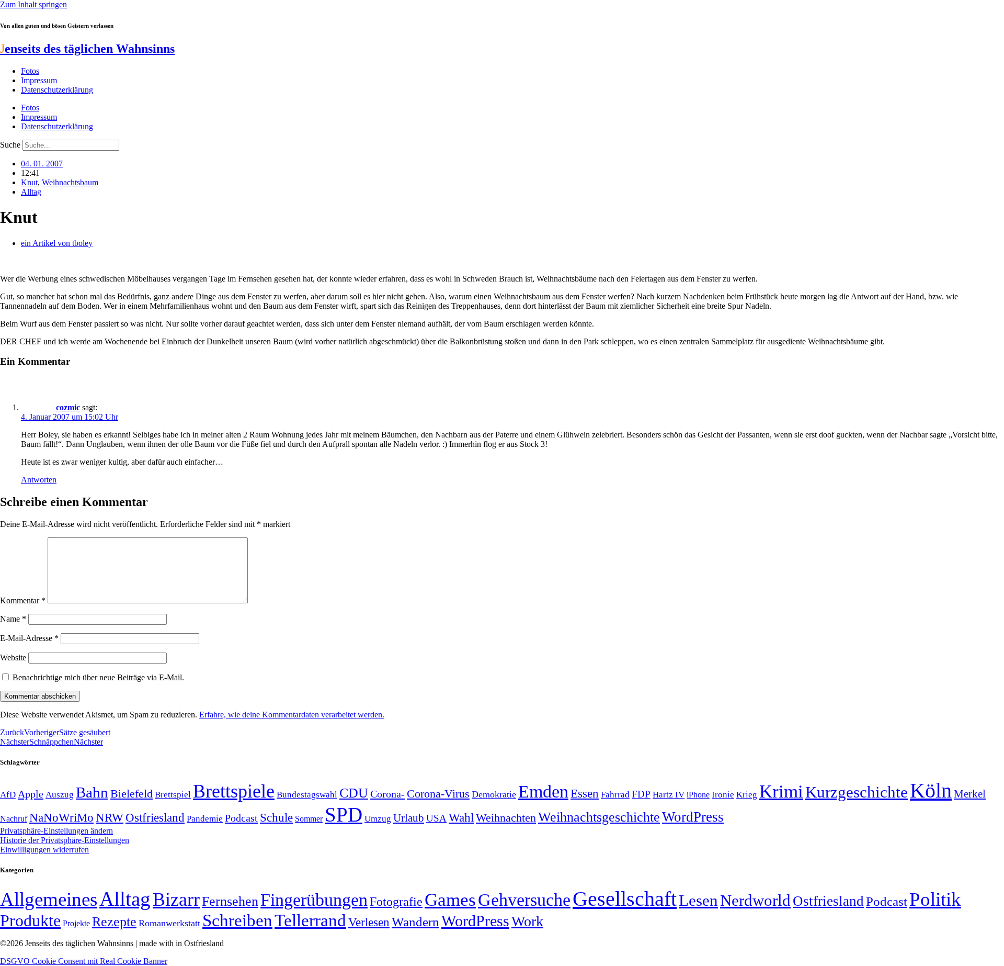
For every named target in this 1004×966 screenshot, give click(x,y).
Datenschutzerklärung (57, 89)
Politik (935, 899)
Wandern (415, 922)
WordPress (693, 817)
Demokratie (494, 794)
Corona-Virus (438, 793)
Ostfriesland (155, 817)
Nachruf (13, 818)
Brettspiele (234, 791)
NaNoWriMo (61, 817)
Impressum (39, 80)
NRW (109, 817)
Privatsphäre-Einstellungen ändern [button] (56, 830)
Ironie (723, 795)
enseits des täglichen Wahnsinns (87, 48)
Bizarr (176, 899)
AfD (8, 795)
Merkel (970, 794)
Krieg (746, 794)
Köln (931, 790)
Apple (30, 794)
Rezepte (114, 921)
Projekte (76, 923)
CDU (353, 793)
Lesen (698, 900)
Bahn (92, 792)
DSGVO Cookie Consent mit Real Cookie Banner (83, 961)
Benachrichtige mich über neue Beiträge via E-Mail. (98, 677)
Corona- (387, 794)
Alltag (31, 191)
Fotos (30, 70)
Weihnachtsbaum (70, 182)
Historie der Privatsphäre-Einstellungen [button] (64, 840)
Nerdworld (755, 900)
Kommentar (22, 600)
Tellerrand (310, 920)
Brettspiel (173, 795)
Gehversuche (524, 899)
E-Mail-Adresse (29, 638)
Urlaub (408, 818)
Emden (543, 791)
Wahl (461, 817)
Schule (276, 817)
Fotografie (396, 901)
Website (13, 657)
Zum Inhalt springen (33, 4)
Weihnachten (506, 817)
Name (13, 618)
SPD (343, 814)
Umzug (377, 819)
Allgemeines (48, 899)
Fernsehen (230, 901)
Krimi (781, 791)
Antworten (38, 479)
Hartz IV (668, 794)
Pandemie (205, 819)
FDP (641, 794)
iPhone (698, 795)
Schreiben (237, 920)
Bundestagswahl (307, 795)
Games (450, 900)
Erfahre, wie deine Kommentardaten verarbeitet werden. (291, 714)
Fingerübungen (314, 899)
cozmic (68, 407)
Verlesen (369, 922)
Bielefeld (131, 793)
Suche (10, 144)
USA (436, 818)
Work (527, 921)
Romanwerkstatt (169, 923)
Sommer (309, 819)
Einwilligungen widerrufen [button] (44, 849)
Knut (29, 182)
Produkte (30, 920)
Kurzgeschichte (856, 792)
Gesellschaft (625, 899)
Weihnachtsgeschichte (599, 817)
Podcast (241, 818)
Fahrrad (615, 795)
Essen (585, 793)
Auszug (59, 794)
